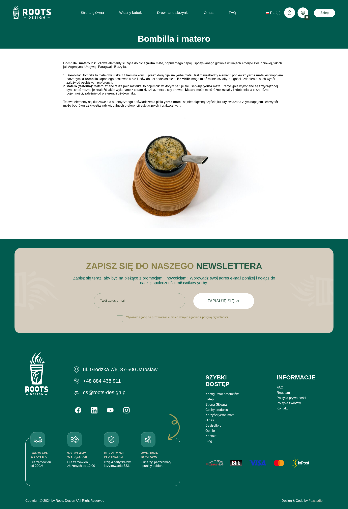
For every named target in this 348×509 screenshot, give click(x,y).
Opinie (210, 430)
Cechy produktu (216, 409)
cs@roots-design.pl (105, 392)
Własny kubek (130, 13)
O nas (208, 13)
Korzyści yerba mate (219, 415)
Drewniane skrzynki (172, 13)
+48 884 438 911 (102, 381)
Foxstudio (316, 500)
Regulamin (284, 392)
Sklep (324, 13)
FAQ (232, 13)
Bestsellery (213, 425)
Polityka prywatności (291, 398)
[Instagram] (126, 410)
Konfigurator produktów (222, 394)
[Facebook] (78, 410)
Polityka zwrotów (289, 403)
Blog (208, 441)
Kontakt (210, 436)
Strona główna (92, 13)
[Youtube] (110, 410)
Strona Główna (216, 404)
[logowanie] (289, 12)
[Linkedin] (94, 410)
